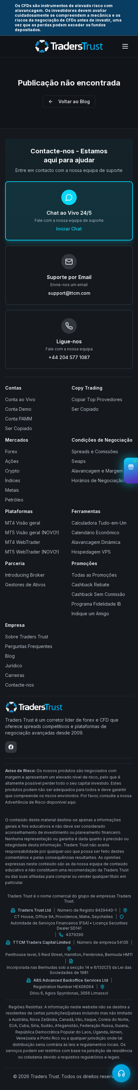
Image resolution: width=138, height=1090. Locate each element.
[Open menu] (125, 46)
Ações (12, 461)
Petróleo (14, 499)
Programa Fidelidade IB (96, 604)
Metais (12, 490)
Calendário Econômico (95, 532)
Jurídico (13, 665)
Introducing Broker (25, 575)
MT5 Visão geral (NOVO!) (32, 532)
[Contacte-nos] (121, 1073)
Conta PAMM (18, 418)
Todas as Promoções (94, 575)
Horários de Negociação (98, 480)
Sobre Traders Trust (26, 636)
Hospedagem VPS (91, 551)
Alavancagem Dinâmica (96, 542)
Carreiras (14, 675)
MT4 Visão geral (22, 523)
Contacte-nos (19, 685)
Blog (10, 656)
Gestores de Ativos (25, 584)
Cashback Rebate (90, 584)
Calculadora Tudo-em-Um (99, 523)
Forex (11, 451)
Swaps (79, 461)
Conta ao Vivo (20, 399)
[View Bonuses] (131, 470)
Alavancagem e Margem (97, 470)
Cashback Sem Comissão (98, 594)
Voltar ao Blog (74, 101)
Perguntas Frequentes (28, 646)
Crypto (12, 470)
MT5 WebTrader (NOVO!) (32, 551)
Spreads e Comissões (95, 451)
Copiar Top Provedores (97, 399)
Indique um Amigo (90, 613)
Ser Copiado (18, 428)
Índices (12, 480)
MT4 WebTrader (22, 542)
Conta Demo (18, 409)
